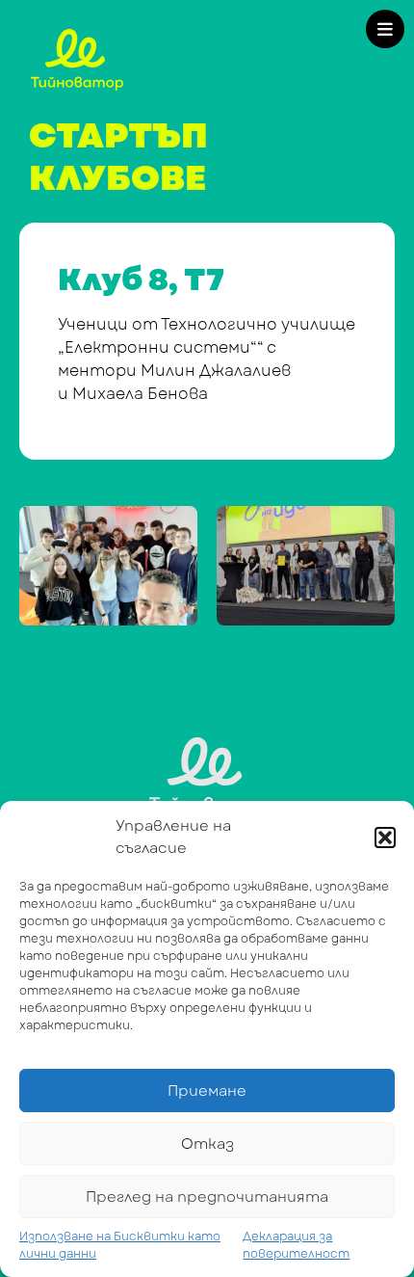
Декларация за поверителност (296, 1245)
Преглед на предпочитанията (207, 1197)
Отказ (207, 1144)
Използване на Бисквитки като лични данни (119, 1245)
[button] (385, 837)
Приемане (207, 1091)
